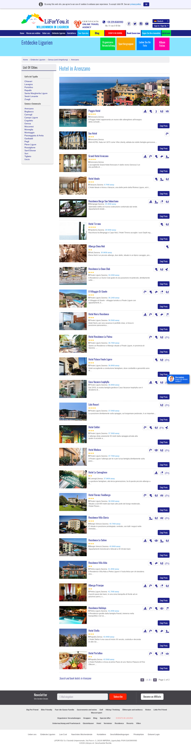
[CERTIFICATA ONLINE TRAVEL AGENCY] (78, 24)
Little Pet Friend (160, 710)
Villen (138, 723)
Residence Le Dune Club (99, 269)
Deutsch (160, 21)
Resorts (130, 723)
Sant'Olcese (30, 150)
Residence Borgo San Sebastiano (103, 201)
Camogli (28, 114)
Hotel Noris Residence (98, 314)
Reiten (148, 710)
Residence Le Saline (97, 540)
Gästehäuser (88, 723)
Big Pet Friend (32, 710)
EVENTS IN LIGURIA (124, 718)
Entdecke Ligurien (58, 33)
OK (146, 4)
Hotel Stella (93, 630)
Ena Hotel (92, 133)
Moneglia (28, 129)
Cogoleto (28, 120)
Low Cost (63, 734)
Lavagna (28, 84)
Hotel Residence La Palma (100, 336)
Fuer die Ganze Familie (64, 710)
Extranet (167, 33)
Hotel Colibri (94, 427)
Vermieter (108, 723)
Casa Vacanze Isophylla (98, 382)
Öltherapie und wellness (132, 710)
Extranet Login (154, 734)
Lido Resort (93, 404)
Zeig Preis (164, 125)
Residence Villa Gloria (98, 517)
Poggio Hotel (94, 111)
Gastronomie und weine (87, 710)
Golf (101, 710)
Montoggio (29, 132)
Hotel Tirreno (94, 224)
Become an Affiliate (152, 696)
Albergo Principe (96, 585)
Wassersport (96, 713)
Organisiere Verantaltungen (69, 718)
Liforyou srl (89, 743)
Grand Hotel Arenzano (98, 156)
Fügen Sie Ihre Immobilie (151, 33)
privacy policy (135, 4)
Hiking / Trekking (113, 710)
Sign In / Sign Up (160, 25)
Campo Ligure (31, 117)
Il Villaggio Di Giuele (97, 291)
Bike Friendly (46, 710)
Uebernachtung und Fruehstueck (66, 723)
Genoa (27, 123)
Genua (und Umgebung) (58, 60)
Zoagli (27, 99)
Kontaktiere (71, 33)
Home (22, 33)
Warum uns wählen (33, 33)
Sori (26, 153)
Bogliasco (29, 111)
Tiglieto (27, 156)
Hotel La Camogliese (97, 472)
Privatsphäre (139, 734)
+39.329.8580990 (114, 22)
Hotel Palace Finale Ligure (100, 359)
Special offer (105, 718)
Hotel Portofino (95, 653)
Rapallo (28, 90)
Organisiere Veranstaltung (108, 43)
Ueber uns (46, 33)
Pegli (26, 141)
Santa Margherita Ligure (35, 93)
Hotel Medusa (94, 450)
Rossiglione (29, 147)
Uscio (27, 159)
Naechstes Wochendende (82, 734)
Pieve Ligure (30, 144)
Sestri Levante (31, 96)
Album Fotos (162, 43)
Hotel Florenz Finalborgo (99, 495)
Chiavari (28, 81)
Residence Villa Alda (97, 563)
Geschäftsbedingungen (120, 734)
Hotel (99, 723)
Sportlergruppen (125, 44)
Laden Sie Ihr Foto (145, 43)
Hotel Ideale (94, 178)
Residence (119, 723)
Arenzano (75, 60)
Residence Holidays (97, 608)
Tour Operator (83, 33)
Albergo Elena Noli (96, 246)
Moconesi (29, 126)
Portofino (28, 87)
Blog (95, 718)
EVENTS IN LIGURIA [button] (115, 33)
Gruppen (87, 718)
